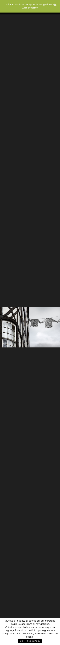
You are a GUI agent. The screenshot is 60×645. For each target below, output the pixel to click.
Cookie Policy (33, 641)
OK (21, 641)
